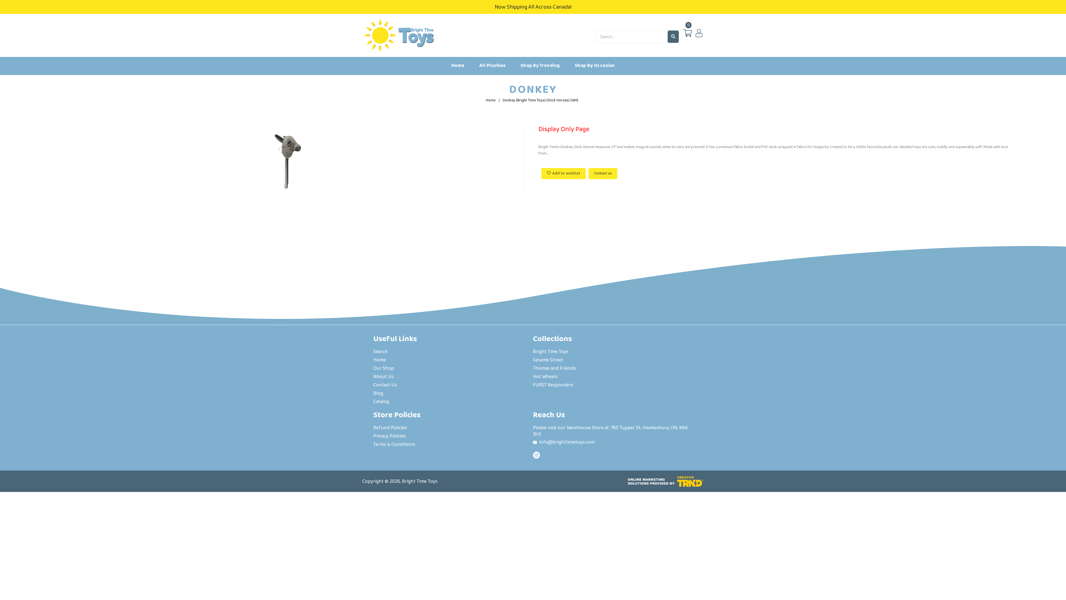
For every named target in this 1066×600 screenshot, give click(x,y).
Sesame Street (548, 360)
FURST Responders (553, 385)
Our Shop (383, 368)
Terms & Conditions (394, 444)
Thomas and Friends (554, 368)
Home (491, 100)
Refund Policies (390, 428)
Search (380, 352)
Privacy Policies (389, 436)
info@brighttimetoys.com (567, 442)
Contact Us (385, 385)
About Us (383, 377)
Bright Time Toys (551, 352)
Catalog (381, 402)
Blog (378, 393)
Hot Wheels (545, 377)
